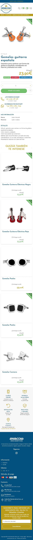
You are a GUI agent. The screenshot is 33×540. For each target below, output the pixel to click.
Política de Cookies (21, 538)
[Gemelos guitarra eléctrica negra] (16, 168)
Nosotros (5, 462)
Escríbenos (9, 495)
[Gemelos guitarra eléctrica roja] (16, 215)
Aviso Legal (23, 536)
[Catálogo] (31, 8)
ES (1, 470)
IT (8, 470)
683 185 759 (12, 490)
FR (6, 470)
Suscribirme (16, 526)
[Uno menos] (2, 85)
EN (4, 470)
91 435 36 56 (12, 485)
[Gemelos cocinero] (16, 356)
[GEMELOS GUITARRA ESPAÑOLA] (16, 34)
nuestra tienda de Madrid (8, 428)
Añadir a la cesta (14, 90)
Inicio (2, 15)
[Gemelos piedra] (16, 262)
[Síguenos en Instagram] (16, 453)
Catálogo (8, 15)
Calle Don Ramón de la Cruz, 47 (13, 499)
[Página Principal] (6, 8)
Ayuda (4, 464)
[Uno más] (30, 85)
